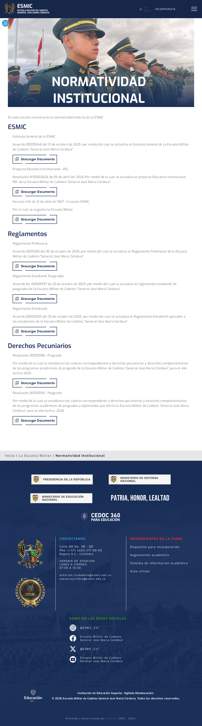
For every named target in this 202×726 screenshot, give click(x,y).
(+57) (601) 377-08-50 (85, 550)
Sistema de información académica (159, 563)
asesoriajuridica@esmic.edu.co (83, 579)
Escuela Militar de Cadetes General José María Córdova (101, 638)
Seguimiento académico (149, 555)
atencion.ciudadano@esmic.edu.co (85, 575)
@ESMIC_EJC (89, 627)
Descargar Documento (38, 159)
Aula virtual (140, 571)
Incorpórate (165, 9)
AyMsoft (111, 718)
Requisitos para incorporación (155, 547)
